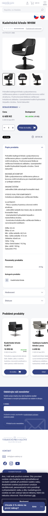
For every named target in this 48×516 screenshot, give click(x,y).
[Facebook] (4, 463)
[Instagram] (11, 463)
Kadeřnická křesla (17, 280)
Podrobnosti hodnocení (33, 28)
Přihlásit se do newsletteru (15, 423)
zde (33, 495)
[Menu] (45, 3)
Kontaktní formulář (14, 472)
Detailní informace (10, 107)
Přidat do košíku (25, 128)
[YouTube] (17, 463)
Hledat (42, 10)
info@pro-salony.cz (14, 456)
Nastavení (24, 501)
